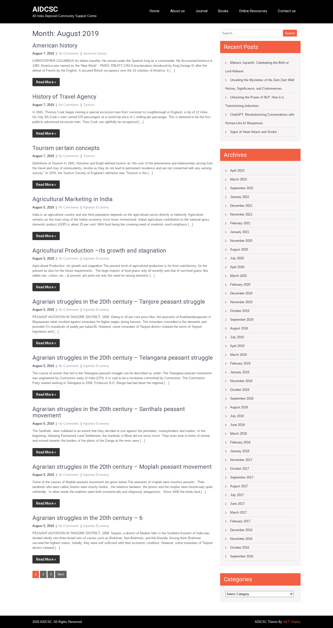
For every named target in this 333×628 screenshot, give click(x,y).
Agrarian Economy (96, 207)
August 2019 (239, 328)
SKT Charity (292, 622)
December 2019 (241, 293)
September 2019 (241, 319)
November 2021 (241, 214)
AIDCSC (45, 9)
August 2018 (239, 407)
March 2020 (238, 276)
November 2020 (241, 241)
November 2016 (241, 539)
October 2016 (239, 547)
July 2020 (237, 258)
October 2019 (239, 311)
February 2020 (240, 284)
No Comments (69, 53)
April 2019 (237, 346)
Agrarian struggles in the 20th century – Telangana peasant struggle (122, 357)
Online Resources (253, 11)
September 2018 (241, 398)
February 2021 (240, 223)
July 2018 (237, 416)
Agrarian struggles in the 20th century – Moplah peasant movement (122, 466)
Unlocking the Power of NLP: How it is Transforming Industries (254, 101)
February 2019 (240, 363)
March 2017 (238, 512)
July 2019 (237, 337)
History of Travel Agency (64, 96)
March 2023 (238, 179)
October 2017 (239, 468)
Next (61, 574)
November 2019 (241, 302)
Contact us (287, 11)
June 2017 (237, 504)
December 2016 (241, 530)
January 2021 (239, 232)
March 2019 (238, 354)
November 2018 (241, 381)
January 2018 (239, 451)
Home (154, 11)
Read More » (46, 82)
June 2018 (237, 425)
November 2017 (241, 460)
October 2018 (239, 390)
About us (177, 11)
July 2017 (237, 495)
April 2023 (237, 170)
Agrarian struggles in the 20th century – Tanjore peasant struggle (118, 301)
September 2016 (241, 556)
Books (223, 11)
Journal (201, 11)
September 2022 (241, 188)
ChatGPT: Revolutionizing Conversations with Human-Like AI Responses (259, 119)
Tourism (89, 105)
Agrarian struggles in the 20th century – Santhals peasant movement (108, 412)
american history (95, 53)
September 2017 (241, 477)
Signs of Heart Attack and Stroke (253, 132)
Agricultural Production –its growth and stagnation (99, 250)
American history (54, 45)
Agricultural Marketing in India (72, 199)
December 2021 (241, 205)
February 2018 (240, 442)
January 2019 (239, 372)
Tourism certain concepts (65, 148)
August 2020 (239, 249)
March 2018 (238, 433)
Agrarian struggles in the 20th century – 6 (87, 518)
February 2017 (240, 521)
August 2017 (239, 486)
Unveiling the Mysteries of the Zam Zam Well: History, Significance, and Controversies (260, 84)
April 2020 (237, 267)
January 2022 (239, 197)
